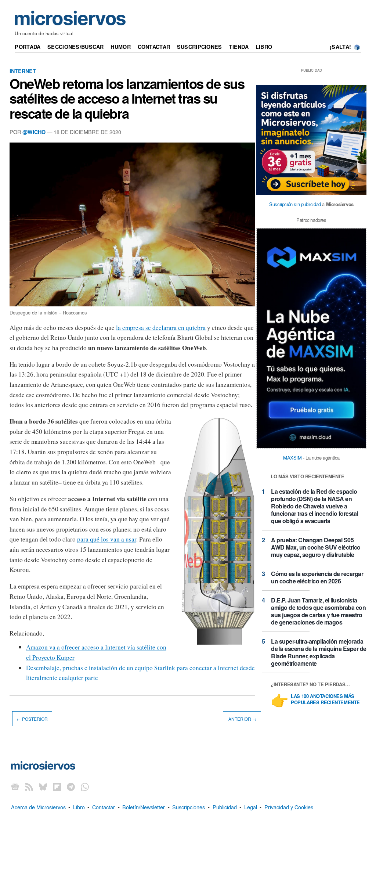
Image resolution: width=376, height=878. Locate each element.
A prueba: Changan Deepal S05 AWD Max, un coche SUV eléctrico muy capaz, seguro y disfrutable (316, 547)
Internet (23, 71)
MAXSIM (292, 457)
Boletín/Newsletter (143, 807)
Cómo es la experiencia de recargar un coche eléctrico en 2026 (317, 577)
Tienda (239, 46)
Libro (264, 46)
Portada (27, 46)
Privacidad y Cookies (288, 807)
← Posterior (32, 719)
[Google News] (15, 786)
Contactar (154, 46)
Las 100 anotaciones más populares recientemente (325, 699)
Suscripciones (199, 46)
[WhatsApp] (85, 786)
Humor (120, 46)
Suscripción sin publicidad (295, 204)
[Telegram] (71, 786)
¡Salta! (340, 46)
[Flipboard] (57, 786)
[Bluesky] (43, 786)
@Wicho (34, 132)
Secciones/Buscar (75, 46)
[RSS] (29, 786)
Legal (250, 807)
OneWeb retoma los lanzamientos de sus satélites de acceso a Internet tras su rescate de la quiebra (127, 98)
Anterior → (242, 719)
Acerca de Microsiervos (38, 807)
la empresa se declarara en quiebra (161, 327)
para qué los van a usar (106, 539)
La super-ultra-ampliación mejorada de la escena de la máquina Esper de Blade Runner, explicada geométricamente (318, 652)
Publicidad (225, 807)
